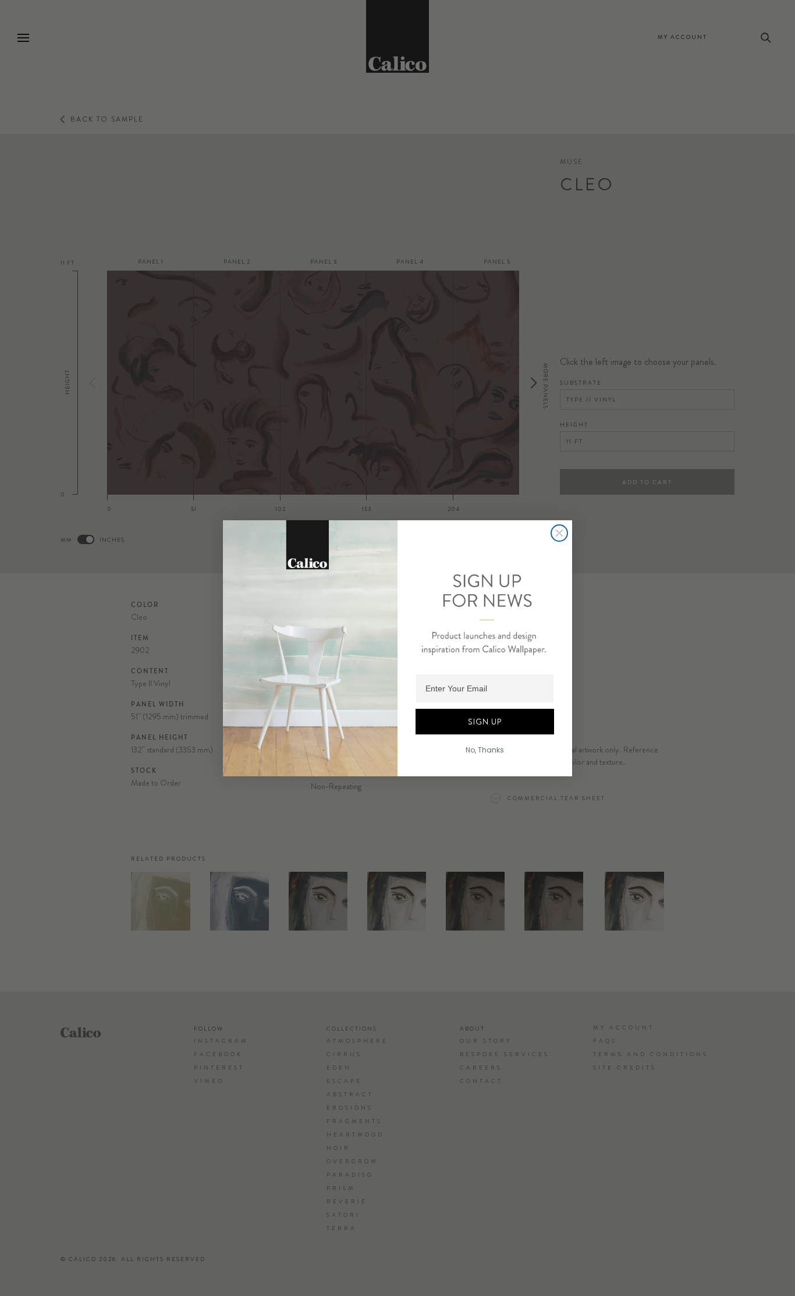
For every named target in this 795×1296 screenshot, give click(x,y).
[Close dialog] (559, 533)
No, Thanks (485, 750)
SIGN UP (485, 721)
